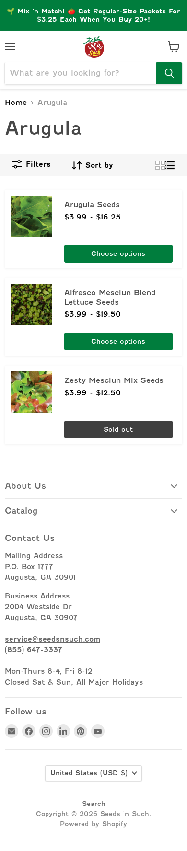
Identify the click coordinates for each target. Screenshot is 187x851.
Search (93, 803)
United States (89, 773)
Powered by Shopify (93, 824)
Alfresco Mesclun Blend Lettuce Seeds (109, 297)
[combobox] (80, 73)
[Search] (169, 73)
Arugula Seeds (92, 204)
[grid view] (160, 165)
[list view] (170, 165)
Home (16, 103)
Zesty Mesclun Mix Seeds (114, 380)
